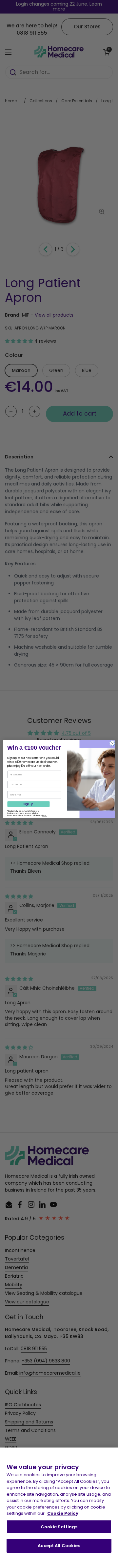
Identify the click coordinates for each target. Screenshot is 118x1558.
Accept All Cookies (59, 1545)
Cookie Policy (62, 1513)
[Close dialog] (112, 743)
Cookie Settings (59, 1527)
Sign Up (28, 804)
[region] (59, 1503)
